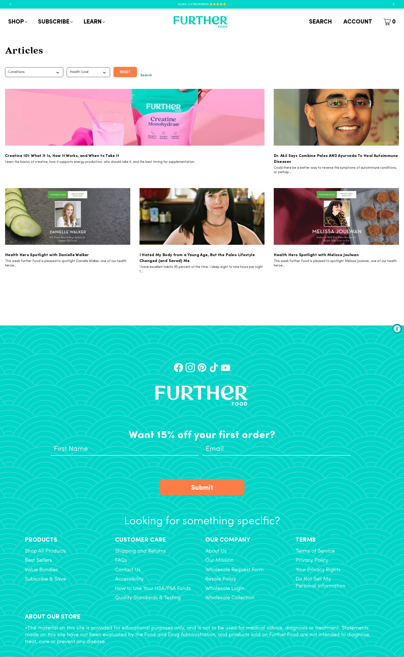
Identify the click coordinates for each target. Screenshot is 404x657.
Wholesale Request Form (234, 570)
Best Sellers (38, 560)
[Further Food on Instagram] (190, 367)
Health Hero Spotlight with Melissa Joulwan (316, 254)
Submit (202, 487)
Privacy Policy (312, 560)
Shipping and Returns (140, 551)
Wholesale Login (224, 588)
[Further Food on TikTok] (214, 367)
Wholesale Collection (230, 597)
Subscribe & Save (45, 579)
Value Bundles (41, 570)
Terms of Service (315, 551)
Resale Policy (220, 579)
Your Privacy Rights (318, 570)
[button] (17, 22)
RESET (125, 71)
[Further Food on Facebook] (178, 367)
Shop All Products (45, 551)
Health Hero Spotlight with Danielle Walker (47, 254)
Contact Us (128, 570)
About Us (216, 551)
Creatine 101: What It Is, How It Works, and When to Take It (62, 155)
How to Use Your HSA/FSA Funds (153, 588)
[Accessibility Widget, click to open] (397, 328)
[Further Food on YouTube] (225, 367)
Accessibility (129, 579)
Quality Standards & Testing (148, 597)
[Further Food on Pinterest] (202, 367)
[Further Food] (200, 22)
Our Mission (219, 560)
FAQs (121, 560)
